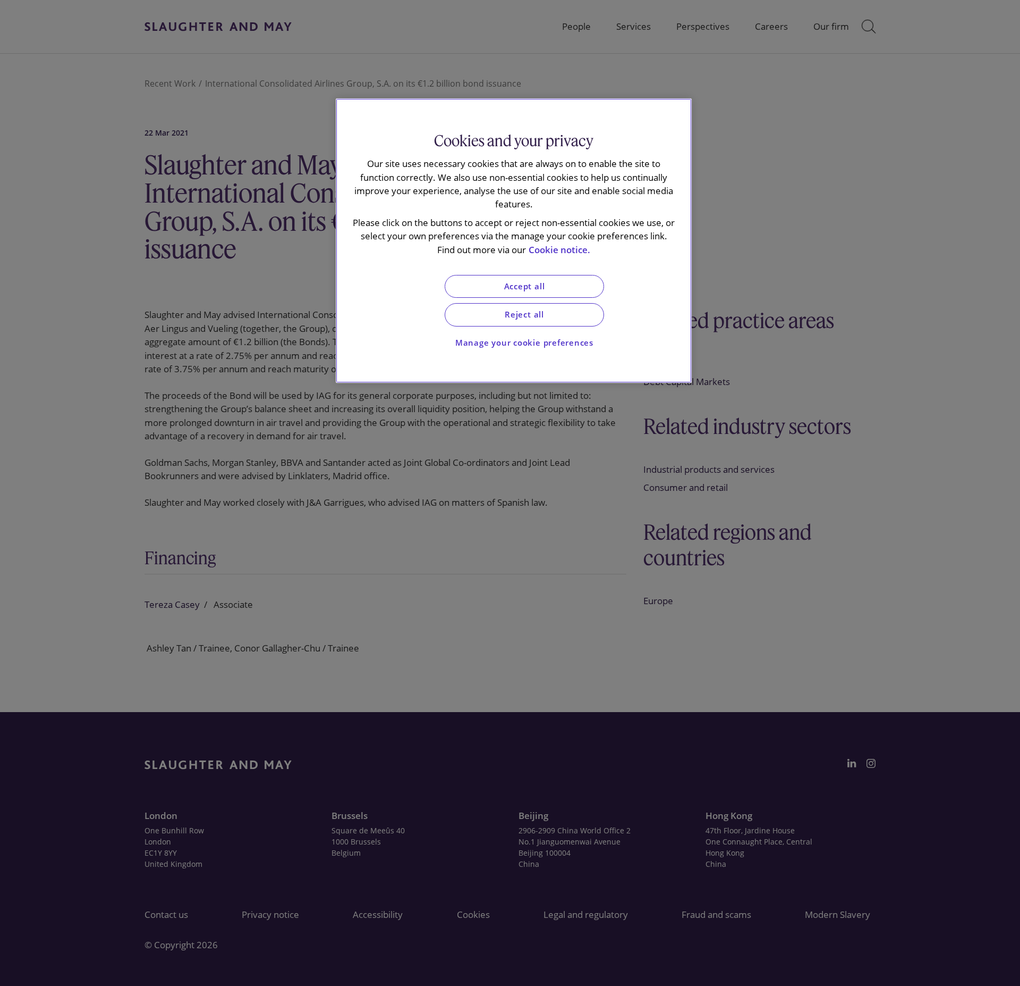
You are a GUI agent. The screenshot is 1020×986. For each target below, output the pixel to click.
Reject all (524, 314)
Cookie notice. (559, 250)
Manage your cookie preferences (524, 342)
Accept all (524, 286)
